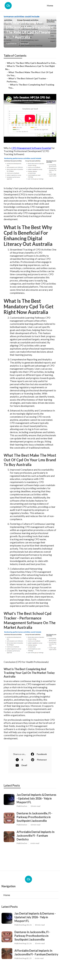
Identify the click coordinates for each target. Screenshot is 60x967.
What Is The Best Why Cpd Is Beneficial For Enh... (31, 63)
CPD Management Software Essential (31, 147)
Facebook (42, 754)
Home (50, 5)
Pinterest (42, 759)
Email (24, 765)
